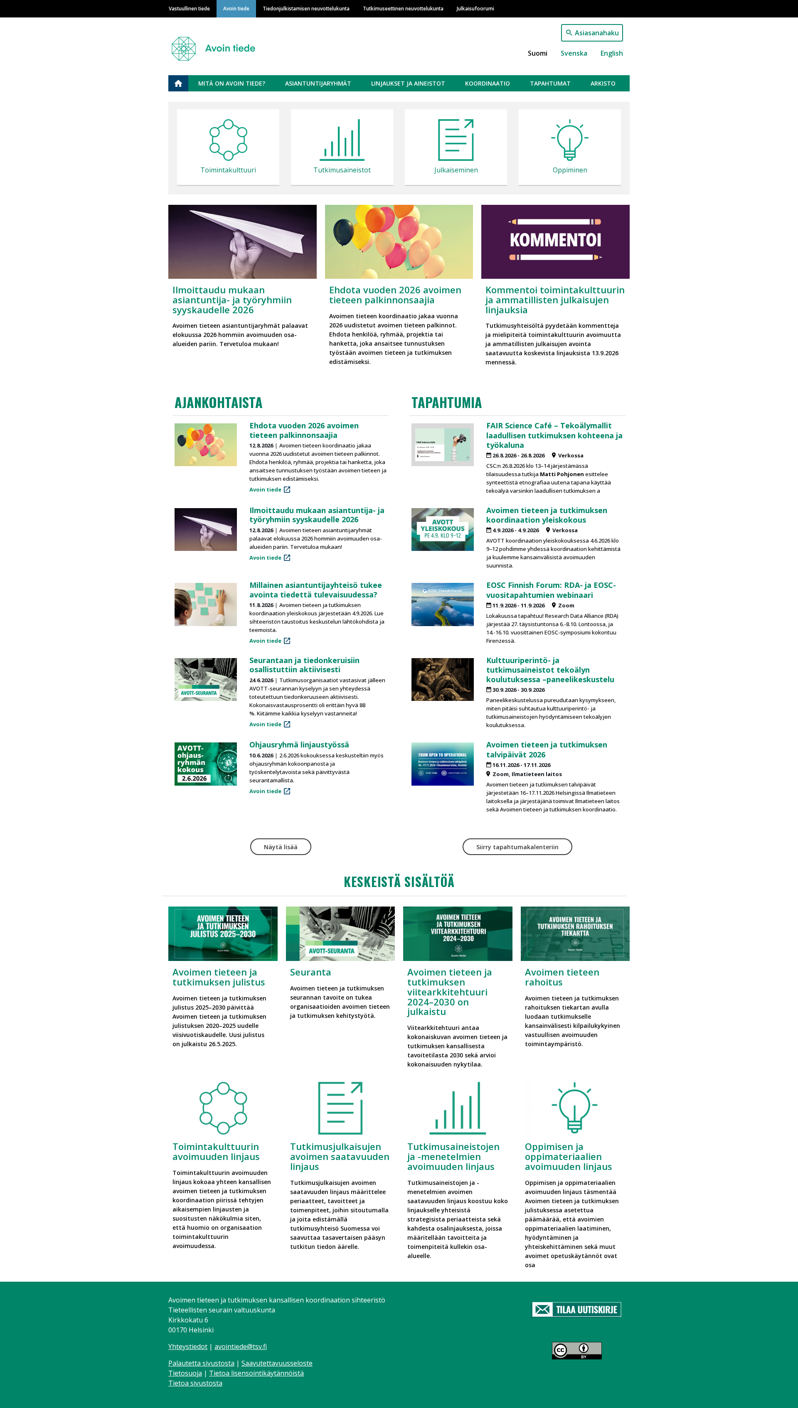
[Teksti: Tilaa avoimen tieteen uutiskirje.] (577, 1310)
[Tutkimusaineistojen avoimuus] (342, 142)
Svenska (574, 53)
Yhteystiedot (187, 1346)
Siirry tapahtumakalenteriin (517, 847)
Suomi (537, 53)
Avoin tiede (236, 8)
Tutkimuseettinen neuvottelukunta (403, 8)
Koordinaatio (487, 83)
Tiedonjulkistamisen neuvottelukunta (306, 8)
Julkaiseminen (456, 169)
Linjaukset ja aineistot (408, 83)
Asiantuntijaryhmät (318, 83)
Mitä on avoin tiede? (231, 83)
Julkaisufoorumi (475, 8)
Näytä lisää (281, 847)
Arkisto (603, 83)
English (612, 53)
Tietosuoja (185, 1373)
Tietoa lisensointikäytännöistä (256, 1373)
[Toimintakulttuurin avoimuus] (228, 142)
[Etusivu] (216, 45)
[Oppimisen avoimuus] (570, 142)
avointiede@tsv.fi (240, 1346)
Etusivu (183, 83)
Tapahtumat (550, 83)
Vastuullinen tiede (189, 8)
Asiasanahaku (597, 32)
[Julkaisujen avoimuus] (456, 142)
